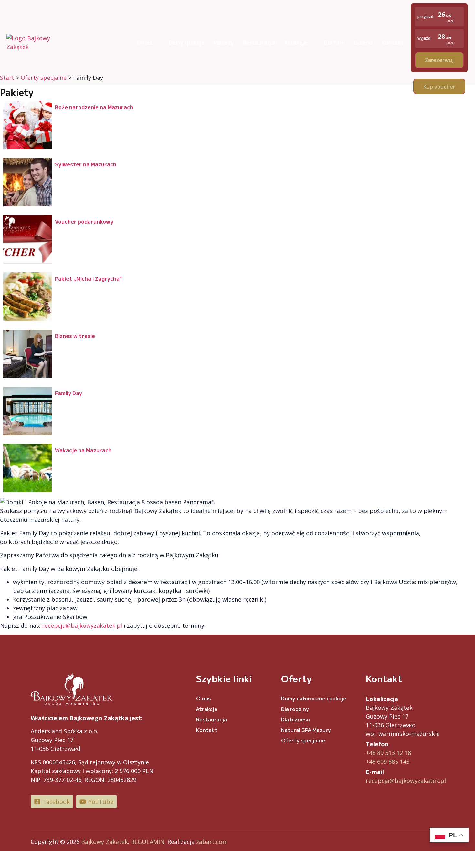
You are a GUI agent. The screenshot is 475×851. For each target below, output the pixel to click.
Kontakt (393, 42)
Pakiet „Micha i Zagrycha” (88, 278)
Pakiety (224, 42)
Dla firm (334, 42)
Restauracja (259, 42)
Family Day (68, 393)
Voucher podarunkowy (84, 221)
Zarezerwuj (439, 60)
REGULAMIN (147, 842)
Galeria (363, 42)
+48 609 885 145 (387, 761)
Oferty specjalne (303, 740)
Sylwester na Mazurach (85, 164)
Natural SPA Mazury (306, 730)
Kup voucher (439, 86)
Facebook (56, 801)
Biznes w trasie (75, 336)
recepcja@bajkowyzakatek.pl (406, 780)
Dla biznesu (295, 719)
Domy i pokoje (187, 42)
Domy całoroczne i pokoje (313, 698)
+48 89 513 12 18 (388, 753)
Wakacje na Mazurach (83, 450)
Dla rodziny (295, 709)
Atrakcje (295, 42)
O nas (144, 42)
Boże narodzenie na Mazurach (94, 107)
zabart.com (212, 842)
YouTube (101, 801)
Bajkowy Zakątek (104, 842)
